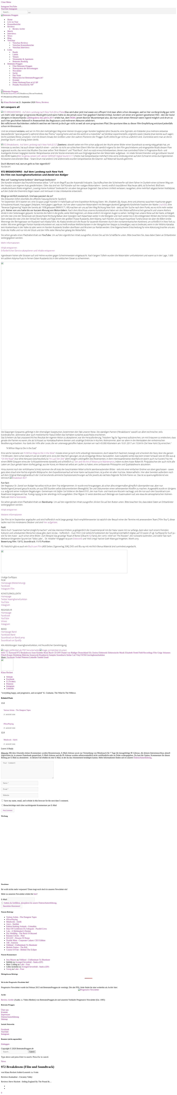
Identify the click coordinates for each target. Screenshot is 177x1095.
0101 (3, 653)
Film (155, 653)
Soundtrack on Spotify (11, 640)
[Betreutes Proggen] (9, 15)
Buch (51, 653)
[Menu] (2, 89)
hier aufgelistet (50, 522)
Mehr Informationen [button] (10, 242)
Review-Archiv (7, 1000)
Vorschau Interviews (21, 47)
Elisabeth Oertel (131, 653)
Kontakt (16, 80)
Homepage (6, 596)
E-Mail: (4, 899)
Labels (15, 54)
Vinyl (78, 655)
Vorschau (11, 40)
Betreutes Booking (20, 61)
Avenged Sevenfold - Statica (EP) (29, 962)
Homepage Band (9, 631)
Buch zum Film (35, 546)
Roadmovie (44, 655)
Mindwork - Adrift (10, 740)
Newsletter (17, 71)
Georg (8, 969)
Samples (52, 655)
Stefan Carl (71, 655)
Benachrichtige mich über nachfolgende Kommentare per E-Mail (30, 805)
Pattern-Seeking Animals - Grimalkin (21, 926)
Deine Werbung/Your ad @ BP (25, 82)
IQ (90, 535)
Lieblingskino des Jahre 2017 (41, 117)
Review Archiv (19, 29)
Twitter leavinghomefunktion (14, 599)
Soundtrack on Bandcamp (13, 637)
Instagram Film (7, 588)
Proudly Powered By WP (23, 85)
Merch (10, 31)
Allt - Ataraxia (12, 943)
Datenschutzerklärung (142, 758)
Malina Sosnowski (18, 497)
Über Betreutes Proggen (22, 66)
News (9, 36)
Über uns (5, 1010)
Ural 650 (163, 204)
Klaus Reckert (10, 102)
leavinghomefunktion (96, 655)
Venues (16, 57)
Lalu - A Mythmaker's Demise (18, 931)
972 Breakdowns (24, 653)
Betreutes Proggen (14, 64)
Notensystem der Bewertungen (25, 68)
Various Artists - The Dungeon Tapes (17, 710)
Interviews (11, 33)
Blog (9, 38)
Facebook (5, 585)
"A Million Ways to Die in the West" (39, 453)
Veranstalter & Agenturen (23, 59)
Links (9, 50)
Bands (15, 52)
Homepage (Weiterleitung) (13, 583)
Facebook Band (8, 634)
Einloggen (5, 1044)
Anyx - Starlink (12, 924)
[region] (88, 850)
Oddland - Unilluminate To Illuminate (21, 945)
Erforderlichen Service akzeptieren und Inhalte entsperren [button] (28, 250)
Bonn (46, 653)
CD (55, 653)
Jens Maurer (11, 960)
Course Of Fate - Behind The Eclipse (21, 950)
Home (9, 19)
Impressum (5, 1014)
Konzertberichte (13, 24)
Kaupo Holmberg (14, 655)
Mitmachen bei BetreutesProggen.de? (28, 78)
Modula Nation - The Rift (16, 947)
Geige (159, 653)
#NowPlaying (9, 724)
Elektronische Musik (116, 653)
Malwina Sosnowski (30, 655)
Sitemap (4, 1019)
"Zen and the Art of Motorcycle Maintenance (94, 461)
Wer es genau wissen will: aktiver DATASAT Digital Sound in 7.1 (45, 156)
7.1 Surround (11, 653)
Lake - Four (25, 964)
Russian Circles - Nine (15, 936)
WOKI (72, 117)
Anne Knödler (37, 653)
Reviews (11, 26)
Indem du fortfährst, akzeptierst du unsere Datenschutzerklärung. (30, 903)
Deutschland (83, 653)
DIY (59, 653)
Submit (32, 1052)
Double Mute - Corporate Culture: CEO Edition (25, 940)
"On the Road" (7, 458)
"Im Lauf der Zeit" (57, 458)
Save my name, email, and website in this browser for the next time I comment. (36, 801)
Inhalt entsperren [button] (9, 247)
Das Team (17, 75)
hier (35, 894)
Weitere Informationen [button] (11, 514)
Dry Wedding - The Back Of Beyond (21, 933)
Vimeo (4, 621)
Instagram (5, 605)
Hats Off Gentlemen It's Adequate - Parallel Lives (26, 929)
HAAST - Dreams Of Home (18, 938)
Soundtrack (61, 655)
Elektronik (77, 538)
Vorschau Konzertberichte (23, 45)
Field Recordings (146, 653)
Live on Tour (12, 22)
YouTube (5, 602)
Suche (15, 73)
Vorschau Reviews (20, 43)
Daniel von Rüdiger (69, 653)
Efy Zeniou (93, 653)
